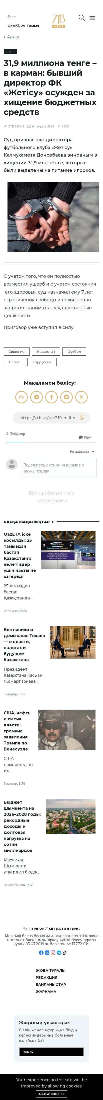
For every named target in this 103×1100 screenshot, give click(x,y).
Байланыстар (51, 985)
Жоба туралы (51, 971)
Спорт (14, 362)
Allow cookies (51, 1094)
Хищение (16, 352)
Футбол (74, 352)
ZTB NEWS (16, 126)
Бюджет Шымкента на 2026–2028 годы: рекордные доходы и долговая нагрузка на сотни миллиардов (22, 826)
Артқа (13, 37)
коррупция (41, 362)
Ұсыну (28, 1052)
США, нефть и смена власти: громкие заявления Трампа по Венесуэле (17, 731)
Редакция (46, 978)
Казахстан (46, 352)
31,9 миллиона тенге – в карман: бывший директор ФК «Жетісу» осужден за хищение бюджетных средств (50, 87)
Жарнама (46, 992)
